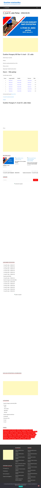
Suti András (17, 437)
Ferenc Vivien (19, 431)
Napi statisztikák (8, 11)
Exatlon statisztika (12, 2)
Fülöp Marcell (24, 431)
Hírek (5, 406)
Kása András (5, 434)
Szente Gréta (32, 437)
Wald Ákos (28, 438)
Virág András (24, 438)
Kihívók (5, 412)
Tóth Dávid (5, 438)
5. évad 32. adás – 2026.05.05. (9, 287)
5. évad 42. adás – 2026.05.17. (9, 265)
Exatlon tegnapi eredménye (9, 414)
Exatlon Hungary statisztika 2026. (10, 279)
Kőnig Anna (10, 434)
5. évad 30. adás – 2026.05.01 (9, 291)
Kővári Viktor (14, 434)
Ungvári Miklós (19, 438)
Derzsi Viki (13, 94)
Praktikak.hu (5, 471)
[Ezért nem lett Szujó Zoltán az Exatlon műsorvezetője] (32, 159)
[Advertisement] (20, 45)
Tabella (4, 99)
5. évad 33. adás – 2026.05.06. (9, 285)
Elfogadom (20, 486)
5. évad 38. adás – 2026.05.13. (9, 272)
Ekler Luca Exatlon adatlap (20, 463)
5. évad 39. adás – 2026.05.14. (9, 270)
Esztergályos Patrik (6, 431)
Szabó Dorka (22, 437)
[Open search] (37, 8)
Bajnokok (6, 410)
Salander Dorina (6, 437)
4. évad (4, 11)
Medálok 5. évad (6, 165)
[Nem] (39, 485)
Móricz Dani (30, 434)
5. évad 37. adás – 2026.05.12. (9, 274)
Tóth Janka (9, 438)
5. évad (5, 405)
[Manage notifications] (38, 486)
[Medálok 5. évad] (8, 161)
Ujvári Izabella (14, 438)
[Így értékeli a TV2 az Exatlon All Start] (20, 159)
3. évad (5, 421)
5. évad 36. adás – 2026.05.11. (9, 278)
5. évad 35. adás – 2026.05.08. (9, 281)
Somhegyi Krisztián (12, 437)
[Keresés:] (20, 180)
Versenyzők (6, 408)
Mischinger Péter (19, 434)
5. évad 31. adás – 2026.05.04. (9, 289)
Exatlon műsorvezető (13, 431)
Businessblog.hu (6, 473)
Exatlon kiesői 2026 (7, 276)
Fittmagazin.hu (6, 468)
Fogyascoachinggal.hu (7, 476)
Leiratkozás (6, 416)
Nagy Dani (34, 434)
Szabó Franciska (27, 437)
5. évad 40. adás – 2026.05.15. (9, 268)
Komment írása (6, 418)
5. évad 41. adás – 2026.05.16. (9, 266)
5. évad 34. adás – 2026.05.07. (9, 283)
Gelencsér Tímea (29, 431)
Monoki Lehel (25, 434)
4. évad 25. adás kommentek (8, 96)
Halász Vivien (35, 431)
